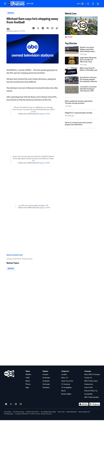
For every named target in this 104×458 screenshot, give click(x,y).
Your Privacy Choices (18, 411)
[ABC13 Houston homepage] (16, 3)
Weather (28, 374)
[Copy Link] (57, 28)
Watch (27, 381)
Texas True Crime (67, 381)
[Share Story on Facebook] (33, 28)
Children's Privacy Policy (32, 411)
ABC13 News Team (91, 381)
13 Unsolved (65, 384)
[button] (5, 3)
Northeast (46, 387)
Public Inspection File (84, 411)
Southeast (46, 381)
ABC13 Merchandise (91, 397)
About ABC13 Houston (92, 374)
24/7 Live (30, 3)
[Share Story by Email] (52, 28)
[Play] (81, 25)
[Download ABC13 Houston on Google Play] (94, 404)
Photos (27, 384)
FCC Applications (8, 413)
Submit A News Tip (90, 391)
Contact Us (88, 378)
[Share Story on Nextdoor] (47, 28)
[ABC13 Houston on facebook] (6, 404)
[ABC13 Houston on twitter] (11, 404)
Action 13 (64, 378)
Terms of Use (61, 411)
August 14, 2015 (45, 114)
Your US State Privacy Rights (48, 411)
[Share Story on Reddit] (43, 28)
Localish (64, 374)
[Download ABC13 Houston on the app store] (84, 404)
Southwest (46, 378)
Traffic (27, 378)
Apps (27, 387)
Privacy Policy (7, 411)
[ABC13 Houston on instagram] (16, 404)
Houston (45, 374)
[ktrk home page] (9, 373)
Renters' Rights (66, 394)
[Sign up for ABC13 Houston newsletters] (21, 404)
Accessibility (88, 394)
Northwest (46, 384)
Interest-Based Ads (71, 411)
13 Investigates (66, 387)
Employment (88, 384)
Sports (63, 391)
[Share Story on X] (38, 28)
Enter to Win (88, 387)
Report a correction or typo (14, 255)
